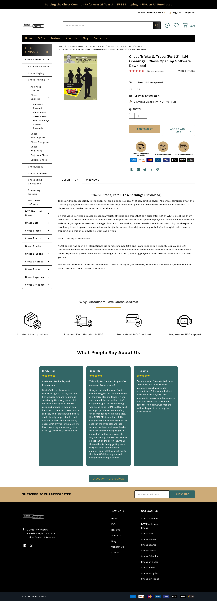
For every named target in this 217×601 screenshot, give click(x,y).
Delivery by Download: (144, 96)
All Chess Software (38, 66)
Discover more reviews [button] (109, 478)
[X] (151, 169)
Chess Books (32, 269)
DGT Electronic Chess (34, 213)
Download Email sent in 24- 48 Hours (155, 101)
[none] (81, 77)
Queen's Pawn (40, 116)
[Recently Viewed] (168, 25)
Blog (85, 38)
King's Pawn (39, 112)
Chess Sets (31, 222)
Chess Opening (35, 97)
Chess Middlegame (38, 135)
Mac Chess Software (34, 202)
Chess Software (34, 59)
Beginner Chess (39, 155)
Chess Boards (33, 238)
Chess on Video (34, 261)
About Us (71, 38)
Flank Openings (41, 120)
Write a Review (186, 70)
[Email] (138, 169)
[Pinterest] (157, 169)
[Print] (144, 169)
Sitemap (116, 552)
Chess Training (36, 79)
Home (28, 38)
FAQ (40, 38)
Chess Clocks (33, 246)
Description (70, 179)
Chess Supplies (34, 277)
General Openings (38, 126)
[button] (178, 130)
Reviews (55, 38)
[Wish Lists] (177, 25)
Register (190, 12)
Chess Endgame (40, 142)
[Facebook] (132, 169)
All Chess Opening (38, 106)
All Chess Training (36, 88)
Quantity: (135, 109)
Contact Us (100, 38)
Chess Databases (38, 173)
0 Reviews (92, 179)
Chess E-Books (34, 253)
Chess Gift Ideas (35, 284)
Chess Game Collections (35, 181)
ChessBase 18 (35, 166)
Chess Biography (36, 148)
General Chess (39, 159)
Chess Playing (36, 73)
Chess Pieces (33, 230)
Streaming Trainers (34, 192)
